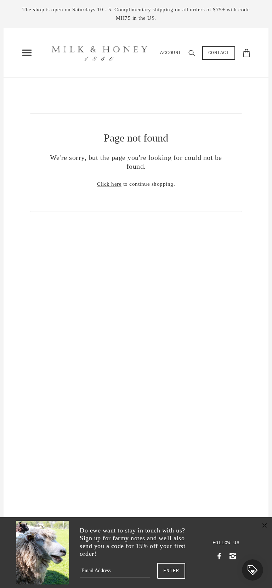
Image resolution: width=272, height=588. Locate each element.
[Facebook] (219, 555)
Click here (109, 184)
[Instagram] (232, 555)
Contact (219, 53)
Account (170, 53)
